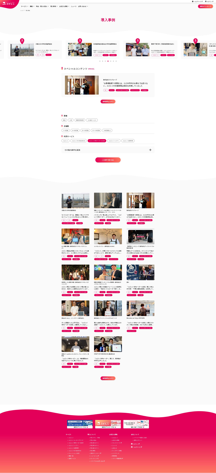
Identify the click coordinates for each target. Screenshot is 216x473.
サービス (24, 6)
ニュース (73, 6)
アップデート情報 (117, 450)
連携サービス (72, 458)
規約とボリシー (138, 440)
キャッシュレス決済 (74, 453)
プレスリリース (116, 443)
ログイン (209, 1)
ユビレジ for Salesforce (78, 141)
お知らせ (114, 448)
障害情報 (114, 456)
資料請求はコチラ (108, 101)
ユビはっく (115, 437)
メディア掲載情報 (117, 458)
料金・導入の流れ (41, 6)
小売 (169, 55)
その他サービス (55, 55)
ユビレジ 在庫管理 (128, 141)
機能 (31, 6)
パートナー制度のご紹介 (140, 437)
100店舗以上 (70, 55)
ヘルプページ (197, 1)
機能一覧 (71, 456)
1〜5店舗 (181, 55)
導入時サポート (94, 445)
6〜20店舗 (75, 130)
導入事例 (53, 6)
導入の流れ (93, 440)
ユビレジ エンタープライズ (76, 440)
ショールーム (94, 456)
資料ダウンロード (205, 6)
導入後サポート (94, 448)
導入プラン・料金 (95, 437)
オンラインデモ (94, 458)
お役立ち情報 (63, 6)
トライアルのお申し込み (96, 461)
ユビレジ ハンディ (134, 90)
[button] (99, 61)
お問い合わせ (82, 6)
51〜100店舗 (128, 55)
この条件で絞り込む (108, 160)
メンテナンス (115, 453)
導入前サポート (94, 443)
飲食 (105, 90)
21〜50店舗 (85, 130)
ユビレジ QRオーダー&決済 (76, 443)
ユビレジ (6, 54)
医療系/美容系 (80, 120)
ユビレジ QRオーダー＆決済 (122, 90)
